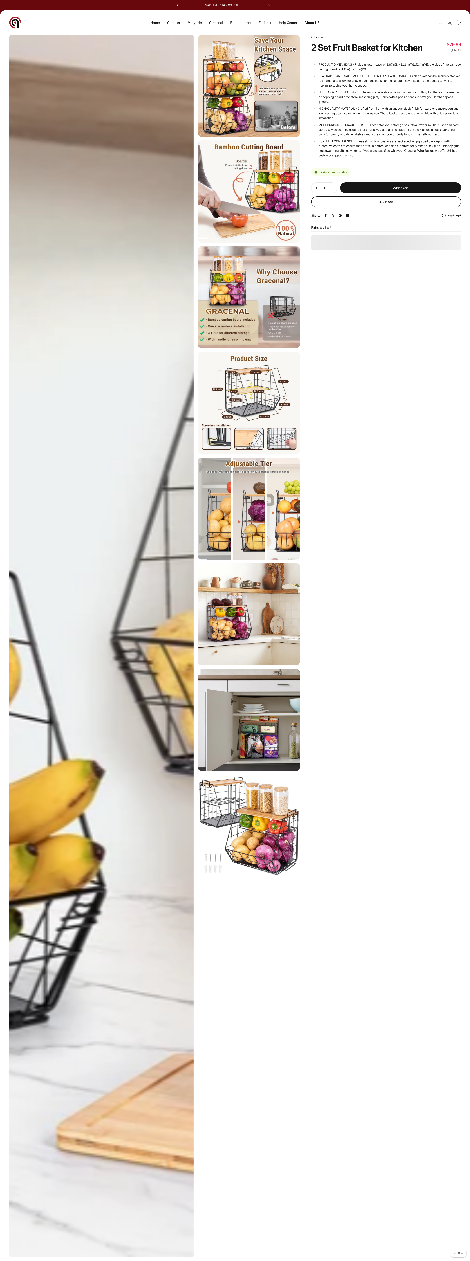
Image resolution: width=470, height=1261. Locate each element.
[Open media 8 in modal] (249, 720)
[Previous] (178, 5)
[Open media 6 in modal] (249, 509)
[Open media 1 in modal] (101, 646)
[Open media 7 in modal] (249, 614)
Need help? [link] (454, 215)
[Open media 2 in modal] (249, 86)
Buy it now (386, 202)
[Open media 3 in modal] (249, 191)
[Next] (268, 5)
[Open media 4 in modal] (249, 297)
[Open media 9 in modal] (249, 826)
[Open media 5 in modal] (249, 403)
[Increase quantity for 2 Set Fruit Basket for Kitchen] (333, 188)
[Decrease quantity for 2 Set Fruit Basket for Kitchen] (315, 188)
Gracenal (317, 37)
